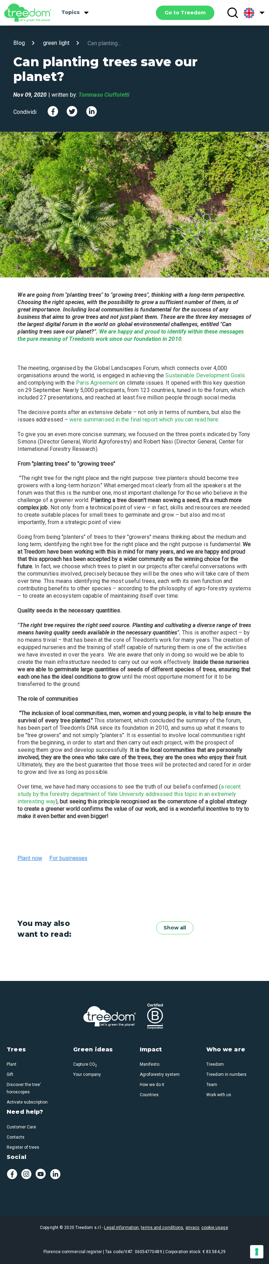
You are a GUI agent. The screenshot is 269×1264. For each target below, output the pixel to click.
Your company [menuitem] (87, 1074)
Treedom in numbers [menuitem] (226, 1074)
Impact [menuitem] (151, 1049)
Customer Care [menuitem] (21, 1127)
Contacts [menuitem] (16, 1137)
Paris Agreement (97, 382)
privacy (192, 1227)
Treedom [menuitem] (215, 1064)
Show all (175, 928)
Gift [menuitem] (10, 1074)
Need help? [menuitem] (25, 1112)
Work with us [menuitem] (218, 1094)
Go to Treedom (185, 12)
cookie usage (214, 1227)
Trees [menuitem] (16, 1049)
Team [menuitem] (211, 1084)
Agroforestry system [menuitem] (160, 1074)
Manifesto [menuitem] (149, 1064)
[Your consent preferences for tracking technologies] (256, 1251)
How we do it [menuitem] (152, 1084)
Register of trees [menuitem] (23, 1147)
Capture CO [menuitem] (85, 1064)
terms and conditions (162, 1227)
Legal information (121, 1227)
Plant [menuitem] (11, 1064)
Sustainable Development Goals (205, 375)
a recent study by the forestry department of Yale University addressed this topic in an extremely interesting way (129, 794)
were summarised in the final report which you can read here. (144, 419)
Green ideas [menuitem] (93, 1049)
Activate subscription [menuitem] (27, 1102)
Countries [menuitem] (149, 1094)
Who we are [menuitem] (225, 1049)
